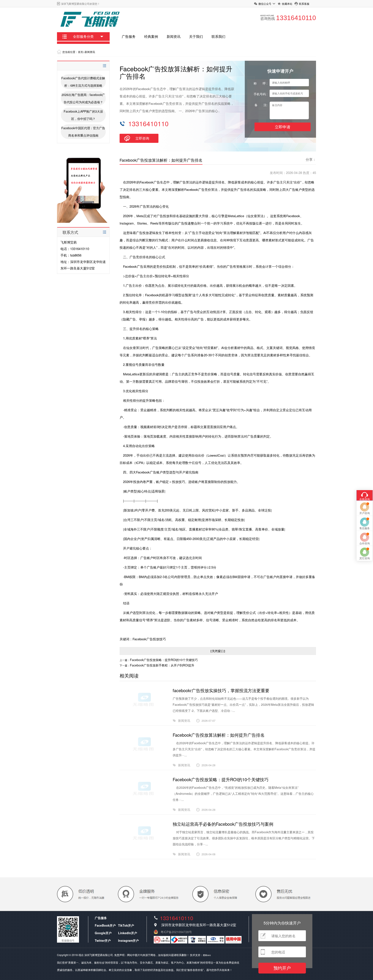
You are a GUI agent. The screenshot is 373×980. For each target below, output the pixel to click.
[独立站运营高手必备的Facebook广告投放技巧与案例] (144, 851)
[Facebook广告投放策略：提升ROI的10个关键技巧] (144, 807)
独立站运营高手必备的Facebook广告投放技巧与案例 (223, 824)
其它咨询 (364, 558)
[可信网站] (233, 942)
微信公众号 (264, 3)
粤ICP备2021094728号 (176, 932)
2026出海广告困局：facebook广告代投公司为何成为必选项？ (83, 98)
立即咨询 (142, 138)
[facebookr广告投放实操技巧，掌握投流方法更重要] (144, 718)
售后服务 (364, 528)
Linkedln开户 (127, 933)
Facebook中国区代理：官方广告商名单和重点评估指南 (83, 131)
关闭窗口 (218, 651)
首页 (80, 52)
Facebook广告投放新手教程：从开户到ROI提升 (162, 665)
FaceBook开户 (105, 925)
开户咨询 (364, 513)
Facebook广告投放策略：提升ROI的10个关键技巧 (164, 660)
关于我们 (196, 36)
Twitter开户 (103, 940)
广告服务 (129, 36)
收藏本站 (287, 3)
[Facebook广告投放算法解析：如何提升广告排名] (144, 762)
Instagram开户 (128, 940)
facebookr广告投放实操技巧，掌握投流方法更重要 (221, 690)
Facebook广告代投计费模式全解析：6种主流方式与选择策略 (83, 82)
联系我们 (218, 36)
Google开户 (103, 933)
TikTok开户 (126, 925)
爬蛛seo (207, 955)
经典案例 (151, 36)
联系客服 (304, 3)
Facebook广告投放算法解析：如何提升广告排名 (219, 735)
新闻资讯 (173, 36)
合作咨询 (364, 543)
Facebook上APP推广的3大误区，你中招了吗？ (83, 115)
